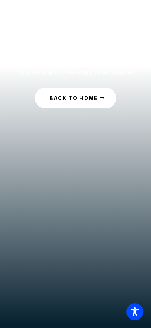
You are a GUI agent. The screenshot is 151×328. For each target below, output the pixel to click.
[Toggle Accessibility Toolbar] (135, 312)
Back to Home (74, 98)
